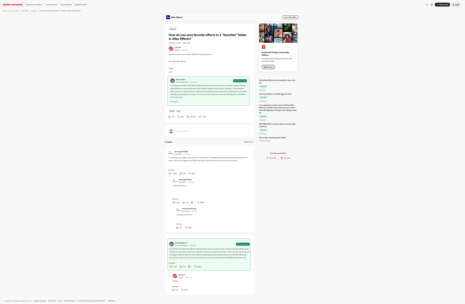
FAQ (178, 111)
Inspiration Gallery (81, 5)
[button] (442, 5)
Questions (34, 11)
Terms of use (52, 301)
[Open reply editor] (209, 131)
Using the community (39, 301)
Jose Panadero (181, 79)
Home (5, 11)
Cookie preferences (70, 301)
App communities (14, 11)
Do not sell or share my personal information (91, 301)
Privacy (60, 301)
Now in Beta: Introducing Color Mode (272, 138)
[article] (209, 162)
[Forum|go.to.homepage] (13, 5)
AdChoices (112, 301)
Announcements (51, 5)
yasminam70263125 (189, 209)
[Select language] (432, 5)
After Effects (25, 11)
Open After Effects (290, 17)
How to (172, 111)
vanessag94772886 (181, 151)
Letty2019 (177, 47)
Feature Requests (66, 5)
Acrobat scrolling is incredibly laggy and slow (275, 94)
